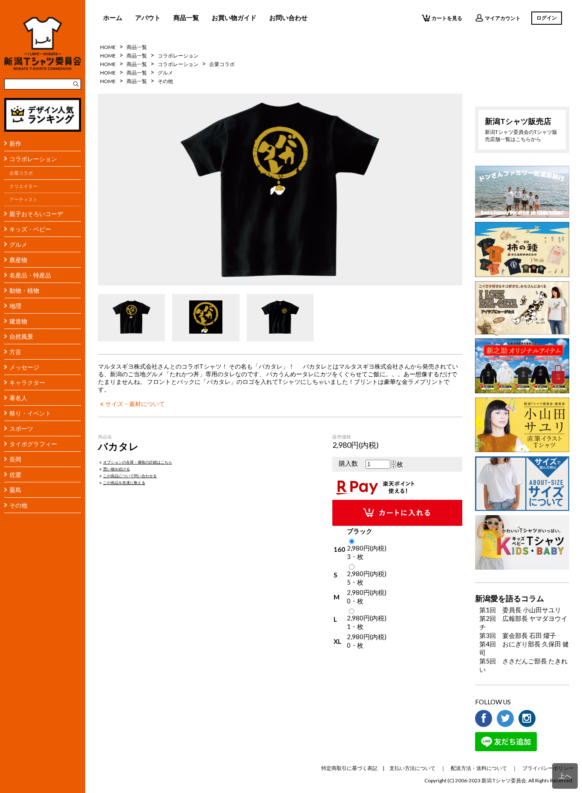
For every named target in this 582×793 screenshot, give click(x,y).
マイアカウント (503, 18)
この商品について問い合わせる (130, 475)
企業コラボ (21, 173)
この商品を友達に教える (124, 482)
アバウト (148, 17)
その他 (18, 505)
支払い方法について (412, 768)
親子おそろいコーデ (36, 213)
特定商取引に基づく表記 (349, 768)
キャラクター (27, 382)
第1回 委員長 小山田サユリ (520, 610)
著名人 (18, 397)
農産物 (18, 259)
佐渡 (15, 474)
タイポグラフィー (33, 443)
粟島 (15, 489)
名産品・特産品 (30, 275)
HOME (108, 47)
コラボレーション (33, 158)
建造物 (18, 321)
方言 (15, 351)
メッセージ (24, 367)
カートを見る (447, 18)
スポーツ (21, 428)
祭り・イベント (30, 413)
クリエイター (23, 186)
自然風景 (21, 336)
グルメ (18, 244)
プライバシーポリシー (547, 768)
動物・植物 (24, 290)
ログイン (546, 17)
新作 (15, 143)
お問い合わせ (288, 17)
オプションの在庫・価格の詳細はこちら (137, 462)
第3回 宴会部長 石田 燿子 (517, 635)
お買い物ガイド (234, 17)
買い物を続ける (116, 469)
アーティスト (23, 199)
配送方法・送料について (479, 768)
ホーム (112, 17)
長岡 (15, 459)
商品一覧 (186, 17)
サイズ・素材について (135, 404)
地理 (15, 305)
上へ (565, 775)
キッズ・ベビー (30, 229)
